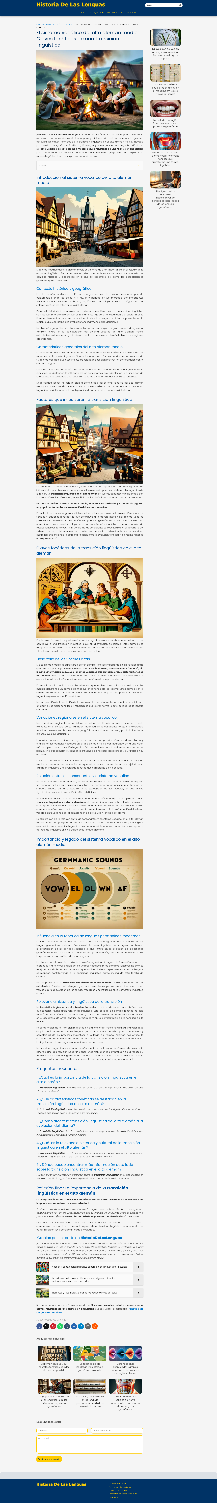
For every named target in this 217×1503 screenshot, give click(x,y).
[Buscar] (180, 5)
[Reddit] (95, 1326)
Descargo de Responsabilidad (123, 1493)
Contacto (131, 12)
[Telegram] (81, 1326)
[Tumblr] (67, 1326)
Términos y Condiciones (120, 1487)
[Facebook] (39, 1326)
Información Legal (118, 1483)
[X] (46, 1326)
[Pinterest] (53, 1326)
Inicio (83, 12)
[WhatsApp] (60, 1326)
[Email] (88, 1326)
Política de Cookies (118, 1490)
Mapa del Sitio (116, 1497)
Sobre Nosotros (114, 12)
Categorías (95, 12)
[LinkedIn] (74, 1326)
